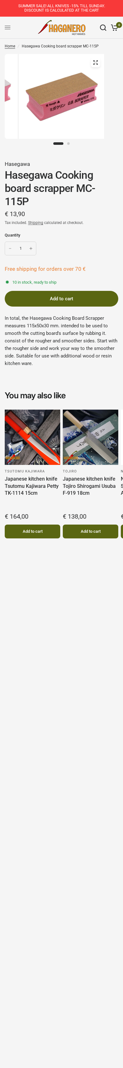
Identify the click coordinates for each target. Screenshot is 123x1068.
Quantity (12, 235)
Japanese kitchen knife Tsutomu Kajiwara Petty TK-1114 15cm (32, 486)
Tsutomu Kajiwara (25, 471)
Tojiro (70, 471)
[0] (113, 28)
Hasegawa (17, 164)
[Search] (103, 28)
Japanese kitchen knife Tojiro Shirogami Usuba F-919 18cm (89, 486)
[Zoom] (95, 62)
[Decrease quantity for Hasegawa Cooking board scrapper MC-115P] (10, 248)
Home (10, 46)
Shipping (35, 223)
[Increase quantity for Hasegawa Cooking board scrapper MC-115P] (31, 248)
